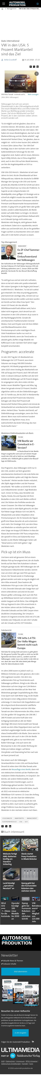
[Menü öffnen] (4, 4)
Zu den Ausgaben (20, 1033)
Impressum (20, 1061)
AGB (2, 1061)
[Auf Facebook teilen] (31, 67)
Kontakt (25, 1064)
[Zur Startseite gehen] (17, 4)
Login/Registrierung (38, 4)
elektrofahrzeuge (9, 822)
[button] (3, 911)
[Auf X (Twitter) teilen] (34, 67)
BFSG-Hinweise (31, 1061)
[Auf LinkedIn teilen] (38, 67)
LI (33, 1041)
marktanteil (19, 818)
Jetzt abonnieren (20, 971)
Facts (31, 1064)
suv (26, 822)
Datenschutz (10, 1061)
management (32, 818)
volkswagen (7, 818)
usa (20, 822)
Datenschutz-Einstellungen (11, 1064)
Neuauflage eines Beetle (21, 769)
